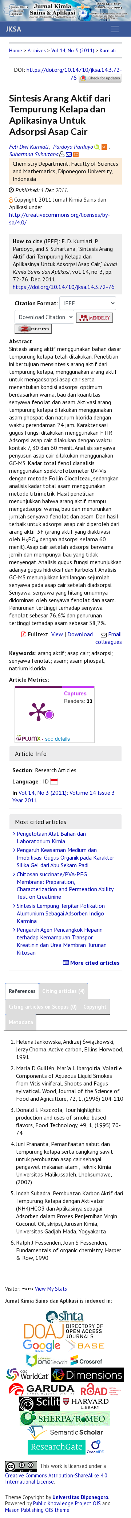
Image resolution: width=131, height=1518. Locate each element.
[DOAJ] (63, 1330)
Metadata (21, 1022)
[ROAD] (101, 1388)
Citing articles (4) (63, 991)
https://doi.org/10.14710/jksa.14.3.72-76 (74, 73)
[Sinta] (65, 1316)
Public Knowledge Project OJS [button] (67, 1503)
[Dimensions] (87, 1374)
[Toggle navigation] (115, 29)
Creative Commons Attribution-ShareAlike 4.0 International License (56, 1478)
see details (57, 738)
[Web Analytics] (27, 1288)
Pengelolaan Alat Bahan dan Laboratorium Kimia (50, 837)
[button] (11, 199)
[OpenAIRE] (95, 1446)
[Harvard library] (85, 1403)
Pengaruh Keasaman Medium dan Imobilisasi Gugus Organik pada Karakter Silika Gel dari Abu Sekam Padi (64, 857)
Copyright (95, 1006)
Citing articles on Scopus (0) (43, 1006)
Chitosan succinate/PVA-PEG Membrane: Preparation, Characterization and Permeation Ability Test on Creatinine (64, 885)
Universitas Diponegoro (80, 1497)
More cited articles (94, 962)
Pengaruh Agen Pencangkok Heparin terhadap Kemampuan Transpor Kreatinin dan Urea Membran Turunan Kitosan (61, 941)
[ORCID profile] (98, 146)
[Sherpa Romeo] (65, 1417)
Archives (37, 50)
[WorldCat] (27, 1374)
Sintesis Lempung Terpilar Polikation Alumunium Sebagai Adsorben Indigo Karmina (60, 913)
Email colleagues (108, 637)
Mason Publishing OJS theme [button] (37, 1509)
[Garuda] (41, 1388)
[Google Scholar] (41, 1345)
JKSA (13, 29)
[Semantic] (65, 1432)
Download (80, 634)
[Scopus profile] (105, 146)
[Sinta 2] (86, 1316)
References (22, 991)
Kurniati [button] (108, 50)
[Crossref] (86, 1359)
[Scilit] (39, 1403)
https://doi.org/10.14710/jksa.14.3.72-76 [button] (64, 286)
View (57, 634)
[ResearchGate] (57, 1446)
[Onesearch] (46, 1359)
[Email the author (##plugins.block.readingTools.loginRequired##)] (68, 154)
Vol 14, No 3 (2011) (72, 50)
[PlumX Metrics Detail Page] (38, 711)
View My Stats (51, 1288)
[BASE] (85, 1345)
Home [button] (15, 50)
